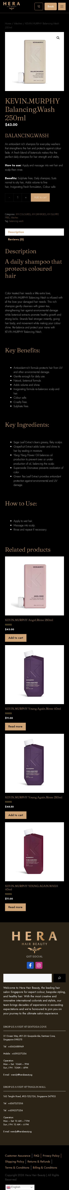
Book (51, 6)
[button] (58, 38)
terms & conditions (17, 1168)
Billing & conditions (45, 1168)
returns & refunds (38, 1161)
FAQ (36, 1156)
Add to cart (40, 197)
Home (8, 23)
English (15, 1187)
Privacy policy (51, 1156)
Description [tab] (16, 232)
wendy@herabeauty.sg (21, 1074)
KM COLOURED (23, 214)
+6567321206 (15, 1103)
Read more (15, 726)
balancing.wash (16, 221)
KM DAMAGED (39, 214)
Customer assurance (17, 1156)
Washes (18, 23)
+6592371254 (19, 1053)
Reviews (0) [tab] (16, 239)
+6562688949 (16, 1046)
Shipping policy (14, 1161)
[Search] (59, 978)
